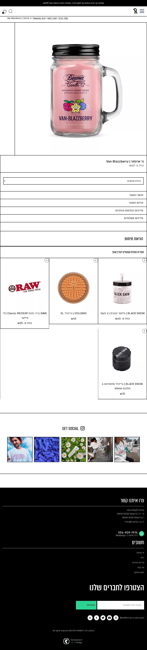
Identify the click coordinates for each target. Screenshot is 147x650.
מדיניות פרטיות (138, 562)
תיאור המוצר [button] (136, 195)
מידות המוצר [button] (136, 203)
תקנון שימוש (139, 572)
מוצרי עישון (52, 18)
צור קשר (140, 567)
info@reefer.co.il (134, 521)
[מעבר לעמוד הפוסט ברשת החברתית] (127, 449)
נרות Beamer (39, 18)
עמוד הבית (63, 18)
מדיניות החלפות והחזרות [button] (129, 210)
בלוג (142, 557)
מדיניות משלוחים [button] (133, 218)
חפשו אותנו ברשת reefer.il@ (132, 617)
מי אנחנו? (140, 552)
